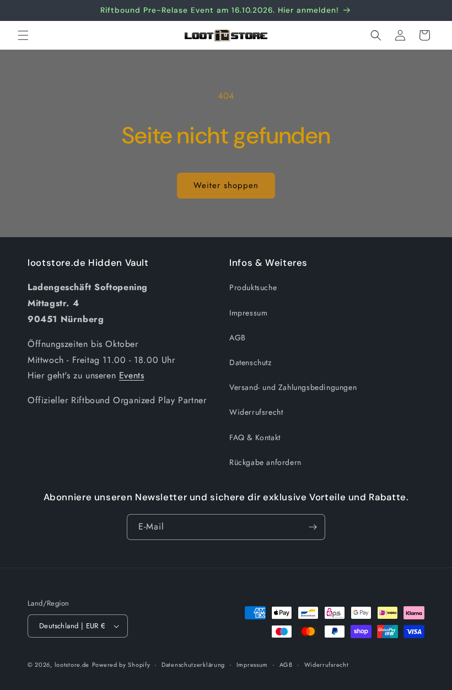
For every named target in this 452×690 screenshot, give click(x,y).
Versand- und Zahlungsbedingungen (293, 387)
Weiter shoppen (226, 185)
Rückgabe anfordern (265, 462)
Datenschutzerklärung (193, 664)
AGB (237, 337)
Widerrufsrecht (256, 412)
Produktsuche (253, 287)
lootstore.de (72, 664)
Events (131, 375)
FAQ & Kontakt (255, 437)
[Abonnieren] (312, 527)
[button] (23, 35)
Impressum (248, 312)
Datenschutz (250, 362)
